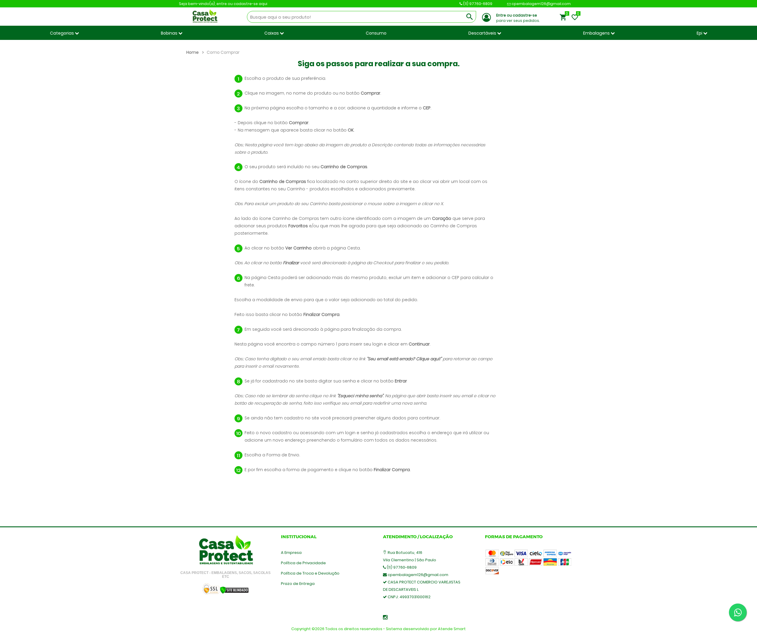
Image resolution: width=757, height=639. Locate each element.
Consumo (376, 33)
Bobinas (169, 33)
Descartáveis (482, 33)
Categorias (62, 33)
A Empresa (291, 552)
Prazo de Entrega (298, 583)
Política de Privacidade (303, 563)
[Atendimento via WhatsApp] (738, 612)
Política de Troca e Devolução (310, 573)
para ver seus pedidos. (518, 18)
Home (193, 52)
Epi (700, 33)
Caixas (272, 33)
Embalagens (597, 33)
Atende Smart (452, 629)
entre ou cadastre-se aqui (241, 3)
